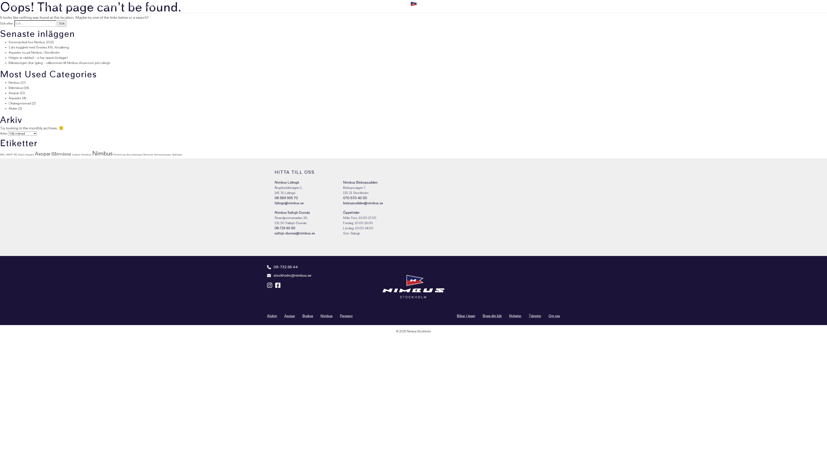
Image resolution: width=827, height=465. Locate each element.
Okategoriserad (20, 103)
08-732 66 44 (286, 267)
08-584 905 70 (286, 198)
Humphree (86, 154)
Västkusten (177, 154)
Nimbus (14, 82)
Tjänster (761, 6)
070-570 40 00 (355, 198)
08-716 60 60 (285, 228)
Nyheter (777, 6)
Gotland (76, 154)
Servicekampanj (134, 154)
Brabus (307, 316)
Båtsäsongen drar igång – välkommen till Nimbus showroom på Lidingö (59, 63)
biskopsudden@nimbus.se (363, 203)
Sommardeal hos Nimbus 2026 (31, 42)
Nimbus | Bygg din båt (68, 6)
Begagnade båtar (36, 6)
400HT (9, 154)
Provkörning (119, 154)
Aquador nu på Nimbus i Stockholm (34, 52)
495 (15, 154)
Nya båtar (12, 6)
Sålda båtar (697, 6)
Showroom (148, 154)
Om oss (792, 6)
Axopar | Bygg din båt (107, 6)
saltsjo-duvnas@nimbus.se (295, 233)
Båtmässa (16, 88)
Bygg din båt (492, 316)
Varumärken (717, 6)
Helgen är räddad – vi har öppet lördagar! (38, 57)
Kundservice (742, 6)
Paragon (346, 316)
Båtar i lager (466, 316)
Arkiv (3, 133)
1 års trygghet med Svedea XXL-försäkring (39, 47)
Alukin (13, 108)
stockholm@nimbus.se (292, 275)
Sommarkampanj (162, 154)
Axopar (14, 93)
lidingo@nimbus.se (289, 203)
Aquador (15, 98)
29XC (2, 154)
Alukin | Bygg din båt (144, 6)
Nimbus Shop (812, 6)
